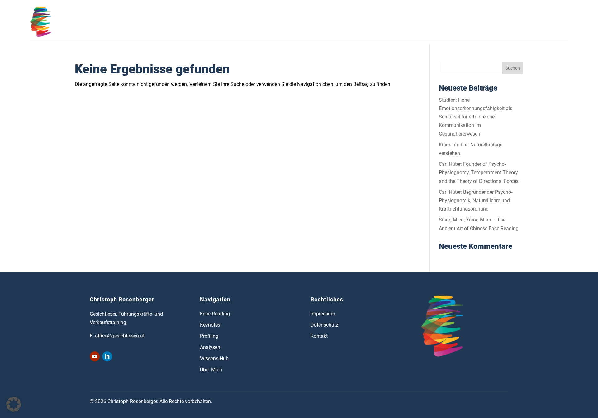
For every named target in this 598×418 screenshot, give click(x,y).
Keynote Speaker (130, 22)
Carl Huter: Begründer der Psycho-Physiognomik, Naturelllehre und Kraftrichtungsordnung (475, 200)
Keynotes (210, 325)
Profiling (174, 22)
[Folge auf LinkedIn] (107, 356)
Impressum (323, 314)
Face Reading (80, 22)
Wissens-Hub (309, 22)
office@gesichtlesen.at (120, 336)
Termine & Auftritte (257, 22)
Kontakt (386, 22)
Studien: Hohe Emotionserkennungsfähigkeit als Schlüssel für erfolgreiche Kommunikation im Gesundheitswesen (475, 117)
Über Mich (350, 22)
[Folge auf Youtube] (95, 356)
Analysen (209, 22)
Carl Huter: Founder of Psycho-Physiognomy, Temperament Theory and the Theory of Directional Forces (479, 172)
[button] (13, 404)
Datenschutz (324, 325)
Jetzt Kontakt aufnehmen (529, 20)
